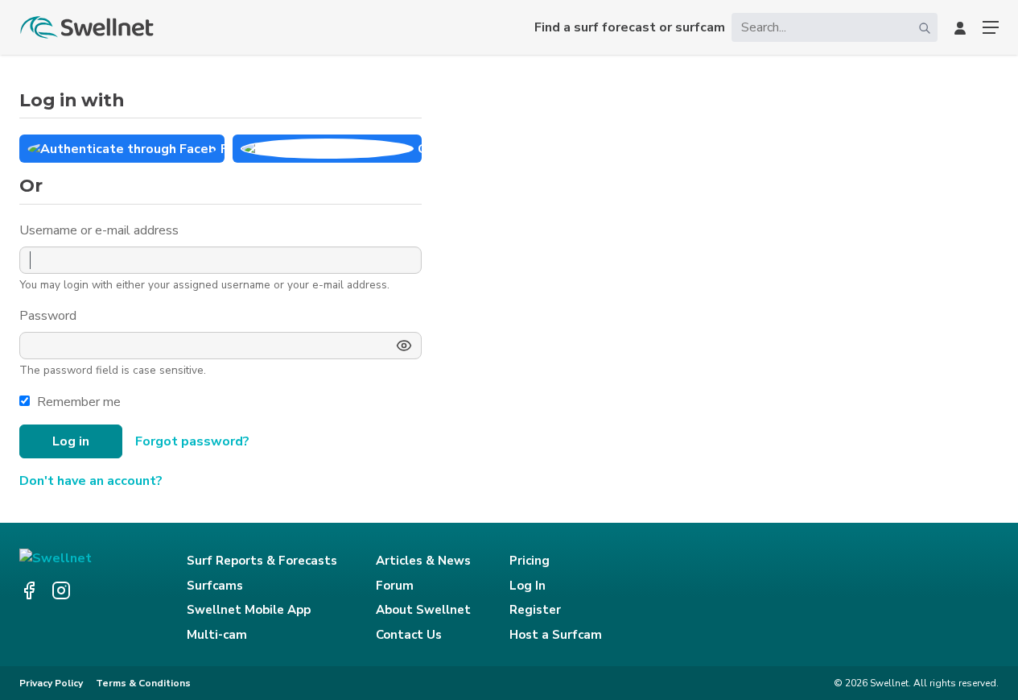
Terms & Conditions (143, 683)
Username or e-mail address (100, 230)
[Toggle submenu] (991, 27)
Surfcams (215, 586)
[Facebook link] (29, 590)
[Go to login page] (960, 27)
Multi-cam (217, 635)
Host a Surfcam (555, 635)
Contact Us (409, 635)
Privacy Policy (51, 683)
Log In (527, 586)
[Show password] (404, 346)
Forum (395, 586)
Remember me (79, 402)
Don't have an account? (91, 481)
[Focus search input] (924, 27)
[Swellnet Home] (87, 27)
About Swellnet (423, 610)
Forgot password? (192, 441)
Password (49, 316)
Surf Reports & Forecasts (262, 561)
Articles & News (423, 561)
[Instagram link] (61, 590)
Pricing (529, 561)
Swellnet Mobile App (249, 610)
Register (535, 610)
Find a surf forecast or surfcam (629, 27)
